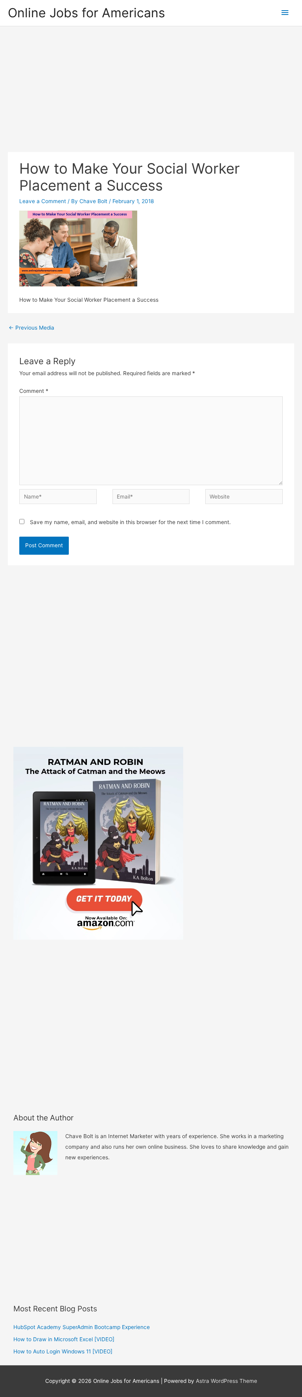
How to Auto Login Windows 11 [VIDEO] (62, 1351)
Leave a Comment (42, 201)
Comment (33, 391)
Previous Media (31, 327)
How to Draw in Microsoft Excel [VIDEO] (63, 1339)
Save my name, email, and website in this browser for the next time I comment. (130, 522)
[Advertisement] (151, 85)
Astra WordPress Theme (226, 1381)
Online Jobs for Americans (86, 12)
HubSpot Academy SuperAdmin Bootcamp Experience (81, 1327)
